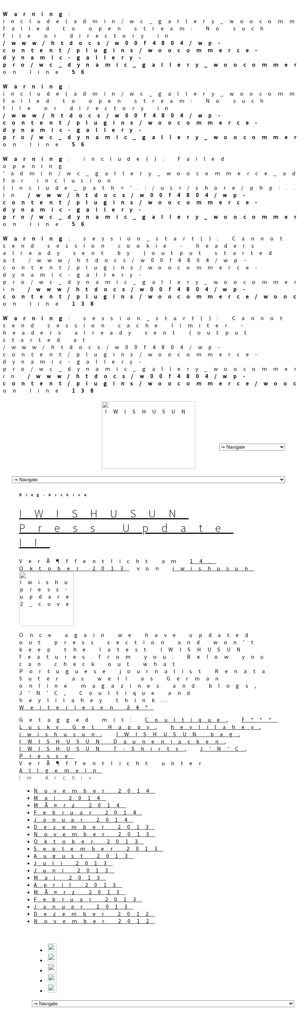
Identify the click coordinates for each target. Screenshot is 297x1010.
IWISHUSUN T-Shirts (102, 748)
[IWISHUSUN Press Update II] (46, 624)
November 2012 (94, 921)
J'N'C (222, 748)
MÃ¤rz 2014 (80, 805)
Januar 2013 (84, 906)
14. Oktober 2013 (117, 564)
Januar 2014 (84, 819)
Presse (46, 755)
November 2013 (94, 834)
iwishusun (213, 568)
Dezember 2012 (94, 913)
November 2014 (94, 790)
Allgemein (60, 770)
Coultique (185, 719)
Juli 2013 (73, 863)
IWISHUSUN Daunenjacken (122, 741)
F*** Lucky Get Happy (148, 723)
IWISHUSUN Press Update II (126, 528)
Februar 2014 (88, 812)
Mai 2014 (70, 797)
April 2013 (78, 884)
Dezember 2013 (94, 826)
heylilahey (215, 726)
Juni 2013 (74, 870)
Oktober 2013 (89, 841)
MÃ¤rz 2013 (80, 892)
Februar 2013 (88, 899)
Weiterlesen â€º (86, 707)
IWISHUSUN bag (177, 734)
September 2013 (98, 848)
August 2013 (84, 855)
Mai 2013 (70, 877)
